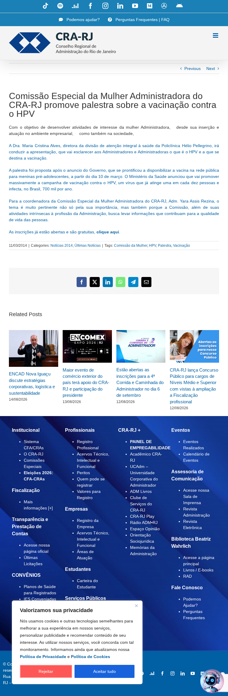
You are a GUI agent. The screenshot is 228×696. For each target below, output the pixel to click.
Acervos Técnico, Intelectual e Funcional (93, 460)
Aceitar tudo (104, 671)
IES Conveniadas (40, 599)
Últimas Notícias (88, 245)
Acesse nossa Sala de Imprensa (196, 496)
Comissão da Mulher (130, 245)
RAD (187, 576)
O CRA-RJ (33, 454)
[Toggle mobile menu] (216, 35)
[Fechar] (136, 605)
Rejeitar (46, 671)
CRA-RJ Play (142, 516)
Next (210, 68)
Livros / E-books (198, 570)
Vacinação (181, 245)
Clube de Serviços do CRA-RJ (141, 503)
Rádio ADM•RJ (144, 522)
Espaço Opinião (145, 528)
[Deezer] (152, 673)
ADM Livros (141, 491)
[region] (77, 642)
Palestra (164, 245)
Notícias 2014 (61, 245)
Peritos (83, 472)
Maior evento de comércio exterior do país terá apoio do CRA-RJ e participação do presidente (86, 382)
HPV (152, 245)
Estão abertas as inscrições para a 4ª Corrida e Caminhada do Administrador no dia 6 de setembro (140, 382)
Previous (192, 68)
